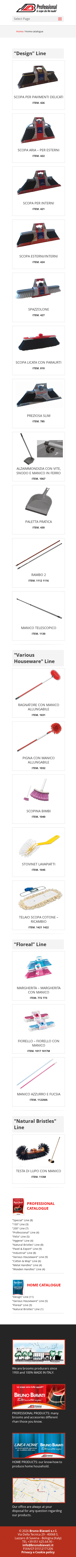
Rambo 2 (38, 574)
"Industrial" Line (22, 1253)
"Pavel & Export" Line (25, 1249)
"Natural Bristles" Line (35, 1124)
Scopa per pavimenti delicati (38, 97)
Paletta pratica (38, 521)
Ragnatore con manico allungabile (38, 707)
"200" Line (18, 1228)
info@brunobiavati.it (38, 1545)
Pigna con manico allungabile (39, 760)
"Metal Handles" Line (25, 1265)
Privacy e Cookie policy (38, 1552)
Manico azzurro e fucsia (38, 1094)
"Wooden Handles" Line (26, 1269)
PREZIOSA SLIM (38, 415)
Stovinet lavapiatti (38, 864)
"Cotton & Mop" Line (24, 1261)
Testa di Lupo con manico (38, 1171)
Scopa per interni (38, 203)
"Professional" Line (23, 1232)
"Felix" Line (19, 1236)
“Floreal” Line (30, 944)
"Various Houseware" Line (34, 658)
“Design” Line (30, 53)
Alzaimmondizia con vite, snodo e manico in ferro (38, 470)
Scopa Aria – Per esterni (38, 150)
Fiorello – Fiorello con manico (38, 1043)
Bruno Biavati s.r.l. (43, 1531)
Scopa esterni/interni (38, 256)
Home (19, 31)
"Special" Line (20, 1220)
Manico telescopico (38, 628)
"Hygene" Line (21, 1240)
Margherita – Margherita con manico (39, 990)
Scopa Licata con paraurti (38, 362)
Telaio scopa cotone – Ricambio (38, 919)
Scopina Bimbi (39, 811)
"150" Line (18, 1224)
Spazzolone (38, 309)
